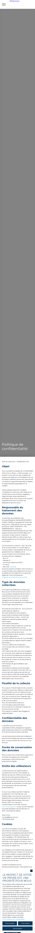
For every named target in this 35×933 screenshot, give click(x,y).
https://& (13, 567)
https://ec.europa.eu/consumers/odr (14, 577)
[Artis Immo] (22, 4)
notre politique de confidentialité (13, 919)
